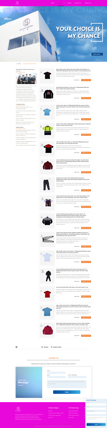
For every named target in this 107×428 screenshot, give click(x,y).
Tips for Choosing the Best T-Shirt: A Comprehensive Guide (24, 107)
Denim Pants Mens (73, 413)
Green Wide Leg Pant (74, 415)
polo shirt (50, 417)
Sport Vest (71, 417)
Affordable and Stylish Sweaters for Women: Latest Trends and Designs (26, 131)
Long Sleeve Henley (73, 411)
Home (52, 3)
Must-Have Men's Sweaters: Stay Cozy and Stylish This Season (25, 119)
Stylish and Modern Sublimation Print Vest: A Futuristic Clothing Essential (26, 142)
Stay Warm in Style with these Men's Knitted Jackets (26, 111)
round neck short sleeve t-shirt (55, 413)
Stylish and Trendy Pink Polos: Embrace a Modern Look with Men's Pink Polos (25, 123)
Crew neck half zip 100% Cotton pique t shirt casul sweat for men (72, 287)
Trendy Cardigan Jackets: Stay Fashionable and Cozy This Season (25, 138)
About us (87, 3)
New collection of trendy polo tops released (26, 145)
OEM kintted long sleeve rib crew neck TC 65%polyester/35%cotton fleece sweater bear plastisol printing (72, 88)
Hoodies (50, 411)
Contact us (77, 3)
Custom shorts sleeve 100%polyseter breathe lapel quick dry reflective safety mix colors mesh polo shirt (73, 124)
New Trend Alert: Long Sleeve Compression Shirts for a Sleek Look (25, 134)
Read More (76, 80)
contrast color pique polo (54, 415)
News (69, 3)
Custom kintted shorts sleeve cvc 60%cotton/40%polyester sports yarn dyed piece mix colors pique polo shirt (72, 142)
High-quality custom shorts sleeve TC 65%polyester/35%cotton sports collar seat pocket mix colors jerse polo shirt (73, 251)
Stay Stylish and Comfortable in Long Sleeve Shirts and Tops (26, 115)
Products (60, 3)
